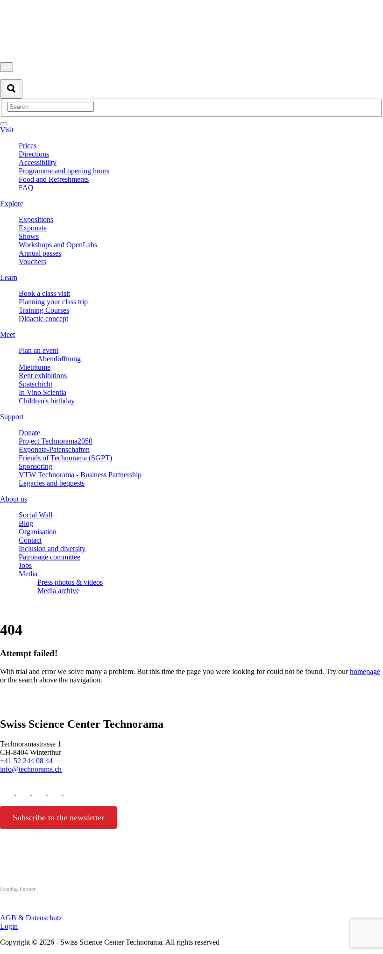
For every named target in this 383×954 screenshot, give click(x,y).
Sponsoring (35, 466)
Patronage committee (49, 557)
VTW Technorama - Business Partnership (80, 475)
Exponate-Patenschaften (54, 449)
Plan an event (38, 350)
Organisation (38, 532)
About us (13, 499)
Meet (7, 334)
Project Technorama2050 (55, 441)
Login (9, 926)
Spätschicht (35, 384)
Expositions (36, 219)
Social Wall (35, 515)
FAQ (26, 188)
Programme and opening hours (64, 171)
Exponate (33, 228)
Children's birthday (47, 401)
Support (11, 417)
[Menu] (3, 123)
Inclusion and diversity (52, 548)
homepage (365, 671)
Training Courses (44, 310)
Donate (29, 433)
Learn (8, 277)
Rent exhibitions (43, 376)
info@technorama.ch (31, 769)
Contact (30, 540)
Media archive (58, 591)
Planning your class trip (53, 302)
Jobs (25, 565)
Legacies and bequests (52, 483)
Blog (26, 523)
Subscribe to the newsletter (58, 817)
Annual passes (40, 253)
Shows (29, 236)
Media (28, 574)
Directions (34, 154)
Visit (7, 130)
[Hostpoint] (37, 907)
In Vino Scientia (42, 392)
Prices (27, 146)
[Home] (191, 58)
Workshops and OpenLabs (58, 245)
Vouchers (32, 261)
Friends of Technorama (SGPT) (65, 458)
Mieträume (34, 367)
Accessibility (38, 162)
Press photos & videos (70, 582)
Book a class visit (44, 293)
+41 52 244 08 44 (26, 761)
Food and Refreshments (54, 179)
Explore (11, 204)
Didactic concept (43, 319)
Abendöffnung (59, 359)
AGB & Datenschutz (31, 918)
